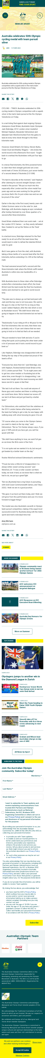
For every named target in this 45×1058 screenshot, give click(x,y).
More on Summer (22, 631)
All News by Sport (22, 752)
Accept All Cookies (22, 1050)
